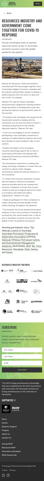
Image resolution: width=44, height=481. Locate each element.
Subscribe (22, 370)
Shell (27, 249)
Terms (5, 470)
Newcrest (7, 249)
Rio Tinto (36, 246)
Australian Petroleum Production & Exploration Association (20, 235)
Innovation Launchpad (11, 451)
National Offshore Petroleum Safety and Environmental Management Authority (21, 243)
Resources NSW (9, 447)
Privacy (12, 470)
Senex (9, 252)
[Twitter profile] (3, 475)
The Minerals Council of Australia (18, 229)
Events (5, 423)
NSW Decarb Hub (9, 455)
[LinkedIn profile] (8, 475)
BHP (28, 246)
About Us (6, 434)
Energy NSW (7, 444)
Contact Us (6, 438)
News (8, 13)
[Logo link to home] (9, 4)
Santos (34, 249)
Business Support (9, 426)
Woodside (18, 249)
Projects (5, 430)
